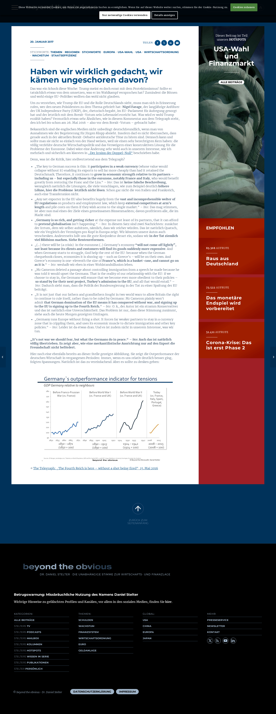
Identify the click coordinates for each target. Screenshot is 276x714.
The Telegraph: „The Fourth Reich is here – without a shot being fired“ (85, 468)
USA (138, 52)
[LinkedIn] (233, 641)
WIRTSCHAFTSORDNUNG (94, 638)
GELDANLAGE (87, 650)
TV (22, 626)
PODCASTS (27, 632)
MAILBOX (26, 638)
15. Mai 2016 (148, 468)
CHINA (147, 626)
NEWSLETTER (216, 626)
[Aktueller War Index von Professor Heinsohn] (3, 357)
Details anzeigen (164, 15)
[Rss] (218, 641)
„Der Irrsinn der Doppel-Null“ (110, 153)
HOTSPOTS (27, 650)
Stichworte (91, 52)
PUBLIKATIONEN (31, 662)
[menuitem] (92, 691)
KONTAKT (213, 632)
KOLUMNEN (28, 644)
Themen (56, 52)
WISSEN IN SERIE (31, 656)
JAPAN (147, 638)
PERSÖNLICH (28, 668)
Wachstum (40, 55)
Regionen (72, 52)
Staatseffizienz (63, 55)
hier (168, 602)
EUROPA (148, 632)
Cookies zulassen (244, 7)
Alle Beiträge (231, 82)
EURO (82, 644)
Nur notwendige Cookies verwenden (124, 15)
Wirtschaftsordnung (161, 52)
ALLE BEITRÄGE (24, 619)
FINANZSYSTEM (88, 632)
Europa (109, 52)
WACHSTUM (86, 626)
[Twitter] (210, 641)
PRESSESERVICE (217, 619)
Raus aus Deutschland (222, 261)
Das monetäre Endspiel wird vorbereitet (224, 303)
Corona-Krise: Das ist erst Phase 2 (229, 345)
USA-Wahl (125, 52)
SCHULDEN (85, 619)
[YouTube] (225, 641)
